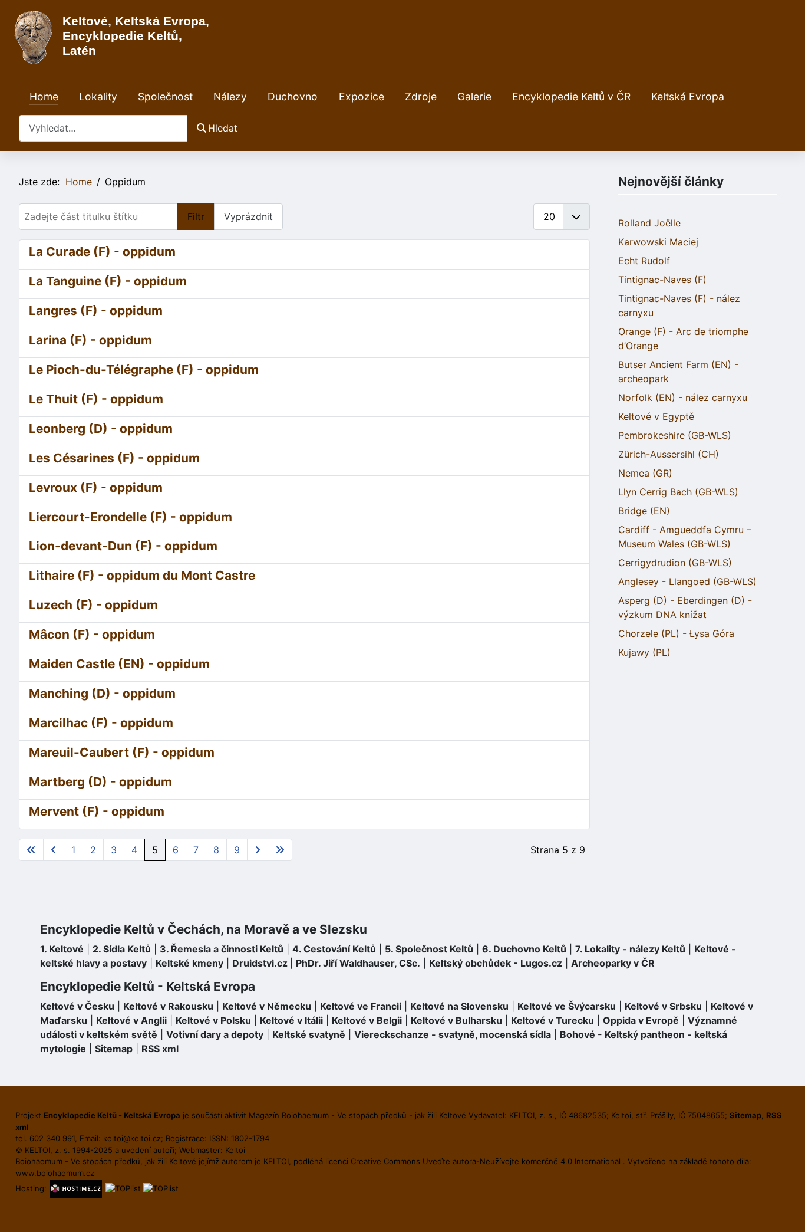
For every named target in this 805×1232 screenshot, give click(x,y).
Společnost (165, 96)
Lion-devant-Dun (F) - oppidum (123, 545)
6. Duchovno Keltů (524, 949)
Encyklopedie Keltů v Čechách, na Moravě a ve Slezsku (203, 929)
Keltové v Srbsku (663, 1006)
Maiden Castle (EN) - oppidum (119, 663)
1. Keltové (62, 949)
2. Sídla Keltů (122, 949)
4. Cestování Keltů (334, 949)
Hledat (222, 128)
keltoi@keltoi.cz (132, 1138)
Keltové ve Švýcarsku (566, 1006)
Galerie (474, 96)
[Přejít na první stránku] (31, 850)
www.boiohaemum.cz (54, 1173)
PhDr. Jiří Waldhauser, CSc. (358, 963)
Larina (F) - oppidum (90, 340)
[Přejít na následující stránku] (257, 850)
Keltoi (235, 1150)
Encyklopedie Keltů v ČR (571, 96)
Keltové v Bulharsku (456, 1020)
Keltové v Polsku (213, 1020)
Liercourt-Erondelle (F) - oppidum (130, 517)
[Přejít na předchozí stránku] (53, 850)
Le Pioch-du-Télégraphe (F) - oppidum (144, 369)
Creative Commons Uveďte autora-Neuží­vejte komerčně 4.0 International (487, 1161)
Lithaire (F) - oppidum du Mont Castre (142, 575)
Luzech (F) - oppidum (93, 604)
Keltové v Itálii (291, 1020)
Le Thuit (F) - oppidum (96, 399)
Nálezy (230, 96)
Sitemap (114, 1048)
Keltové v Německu (266, 1006)
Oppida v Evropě (641, 1020)
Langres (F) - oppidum (96, 310)
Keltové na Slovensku (459, 1006)
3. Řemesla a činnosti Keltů (221, 949)
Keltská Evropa (687, 96)
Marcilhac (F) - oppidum (101, 722)
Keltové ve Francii (360, 1006)
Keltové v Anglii (131, 1020)
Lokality (98, 96)
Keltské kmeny (189, 963)
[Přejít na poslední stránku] (280, 850)
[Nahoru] (784, 1210)
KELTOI (276, 1161)
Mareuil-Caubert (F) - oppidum (122, 752)
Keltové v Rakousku (168, 1006)
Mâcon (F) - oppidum (92, 634)
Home (43, 96)
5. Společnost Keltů (429, 949)
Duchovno (293, 96)
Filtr (195, 216)
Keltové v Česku (77, 1006)
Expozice (361, 96)
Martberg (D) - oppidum (100, 781)
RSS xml (160, 1048)
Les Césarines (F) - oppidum (114, 458)
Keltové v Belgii (367, 1020)
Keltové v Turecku (552, 1020)
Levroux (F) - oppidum (96, 487)
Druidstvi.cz (260, 963)
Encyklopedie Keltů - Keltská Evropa (147, 986)
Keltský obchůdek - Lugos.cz (495, 963)
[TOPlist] (123, 1188)
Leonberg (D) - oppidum (101, 428)
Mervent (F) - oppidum (96, 811)
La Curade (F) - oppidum (102, 251)
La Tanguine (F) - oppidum (108, 281)
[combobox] (103, 128)
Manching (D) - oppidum (102, 693)
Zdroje (421, 96)
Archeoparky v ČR (613, 963)
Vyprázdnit (248, 216)
